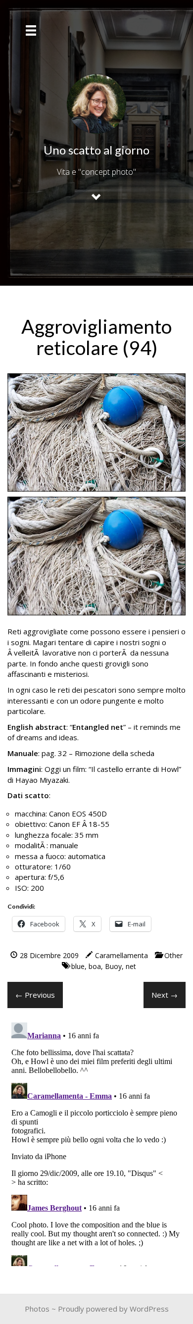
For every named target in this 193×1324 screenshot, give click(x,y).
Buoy (113, 966)
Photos (37, 1309)
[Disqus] (96, 1142)
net (131, 966)
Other (173, 955)
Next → (164, 995)
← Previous (35, 995)
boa (95, 966)
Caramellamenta (121, 955)
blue (78, 966)
